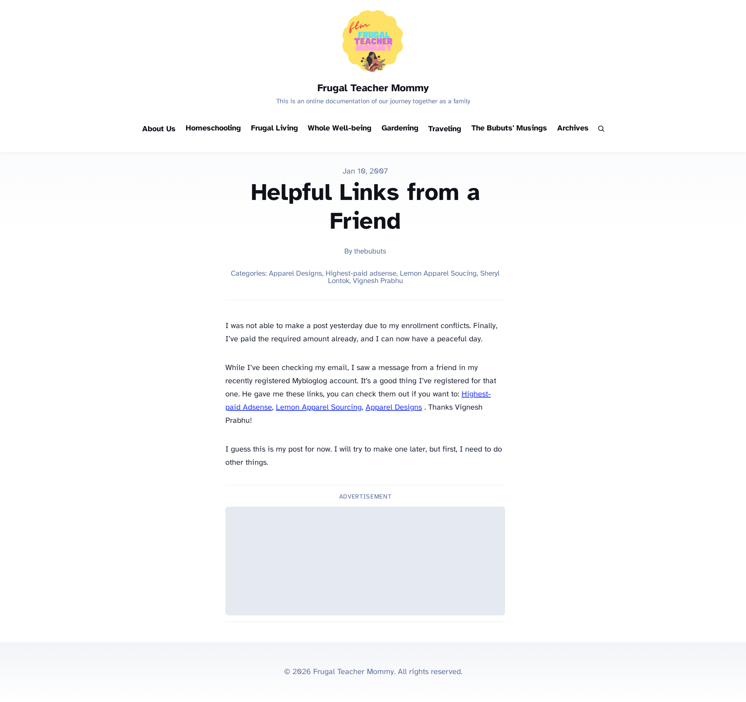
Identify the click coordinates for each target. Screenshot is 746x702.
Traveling (444, 129)
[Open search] (600, 129)
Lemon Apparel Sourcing (319, 407)
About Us (159, 129)
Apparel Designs (394, 407)
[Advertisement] (365, 561)
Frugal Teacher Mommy (373, 88)
